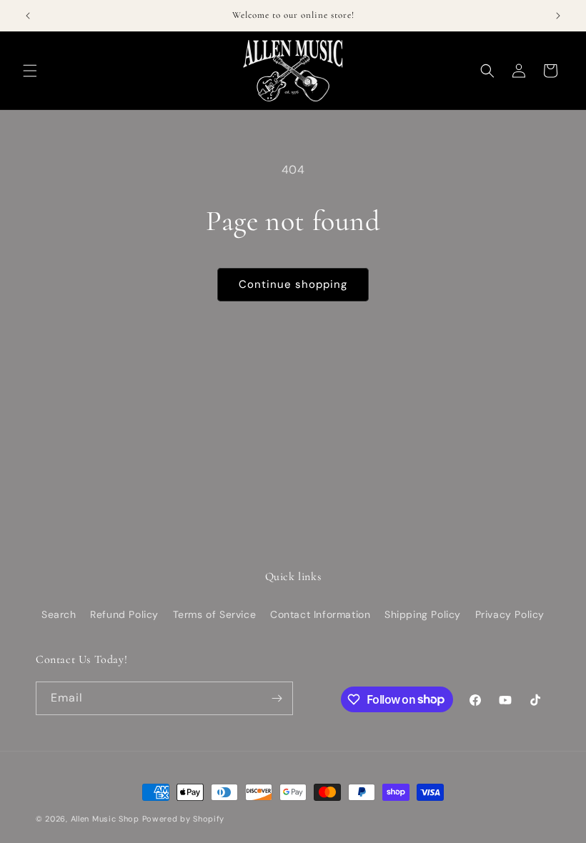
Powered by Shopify (183, 819)
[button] (30, 70)
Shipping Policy (422, 614)
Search (58, 614)
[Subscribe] (276, 698)
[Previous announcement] (28, 15)
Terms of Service (215, 614)
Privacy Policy (510, 614)
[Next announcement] (558, 15)
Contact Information (320, 614)
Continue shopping (293, 284)
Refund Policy (124, 614)
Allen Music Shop (105, 819)
